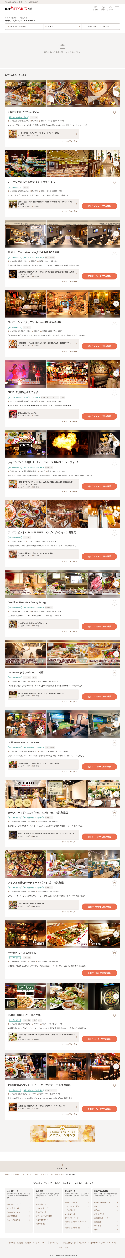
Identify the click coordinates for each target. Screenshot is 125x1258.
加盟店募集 (82, 1243)
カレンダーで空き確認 (101, 206)
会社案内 (12, 1243)
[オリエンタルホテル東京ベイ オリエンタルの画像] (62, 163)
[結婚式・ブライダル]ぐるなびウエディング (19, 1174)
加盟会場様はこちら (70, 1243)
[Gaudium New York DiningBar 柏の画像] (62, 584)
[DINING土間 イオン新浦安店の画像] (62, 93)
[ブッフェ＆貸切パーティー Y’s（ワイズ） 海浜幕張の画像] (62, 864)
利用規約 (20, 1243)
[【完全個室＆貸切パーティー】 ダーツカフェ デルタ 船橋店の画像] (62, 1066)
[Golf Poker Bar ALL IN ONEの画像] (62, 724)
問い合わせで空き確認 (101, 276)
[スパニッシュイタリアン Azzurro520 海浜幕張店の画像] (62, 304)
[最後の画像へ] (116, 93)
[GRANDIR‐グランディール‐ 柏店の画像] (62, 654)
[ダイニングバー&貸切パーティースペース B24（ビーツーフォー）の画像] (62, 444)
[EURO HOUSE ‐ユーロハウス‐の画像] (62, 996)
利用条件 (28, 1243)
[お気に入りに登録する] (114, 112)
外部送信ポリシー (55, 1243)
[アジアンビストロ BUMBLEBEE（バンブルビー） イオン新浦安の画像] (62, 514)
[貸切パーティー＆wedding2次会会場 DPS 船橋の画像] (62, 234)
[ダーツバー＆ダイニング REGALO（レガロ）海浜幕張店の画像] (62, 794)
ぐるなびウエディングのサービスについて (102, 1243)
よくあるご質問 (62, 1247)
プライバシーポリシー (40, 1243)
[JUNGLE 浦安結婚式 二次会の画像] (62, 374)
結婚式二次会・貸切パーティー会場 (46, 1174)
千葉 (62, 1174)
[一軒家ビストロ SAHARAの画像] (62, 934)
